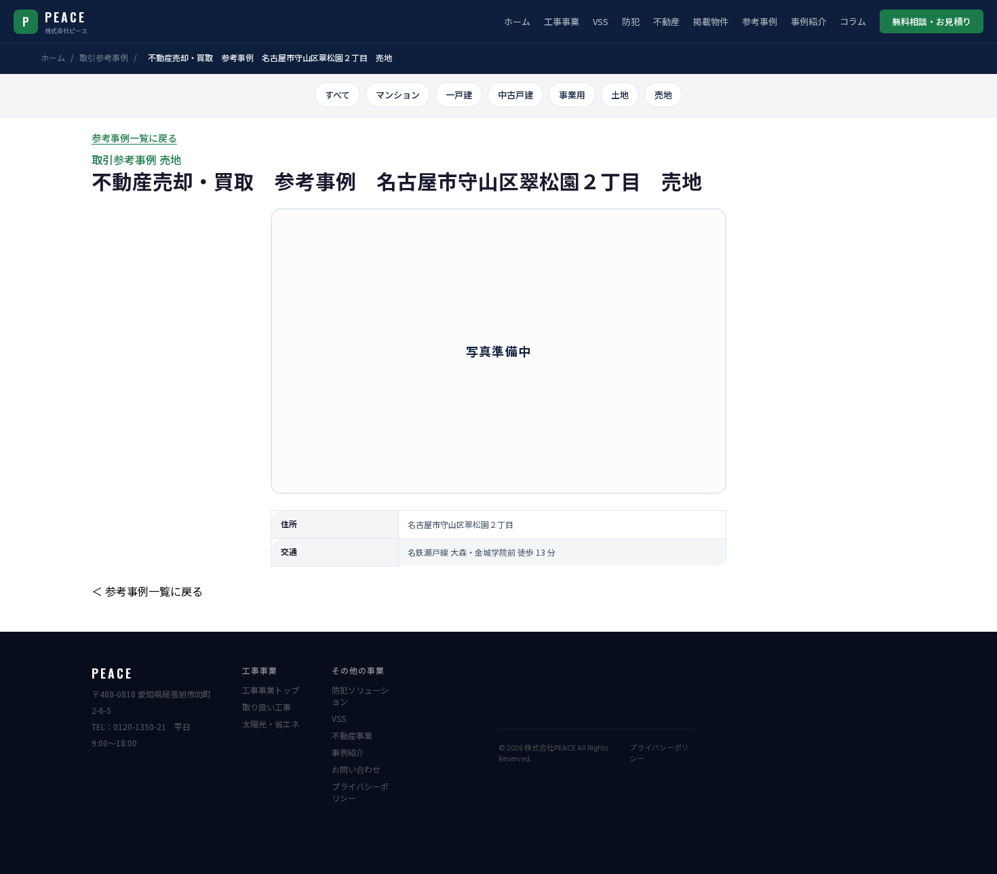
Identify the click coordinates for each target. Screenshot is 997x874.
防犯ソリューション (360, 695)
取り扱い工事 (266, 706)
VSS (600, 21)
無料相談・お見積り (931, 21)
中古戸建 (515, 94)
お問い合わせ (356, 769)
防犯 (631, 21)
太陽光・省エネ (270, 723)
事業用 (572, 94)
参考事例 (759, 21)
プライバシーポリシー (360, 791)
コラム (853, 21)
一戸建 (459, 94)
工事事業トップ (270, 690)
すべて (337, 94)
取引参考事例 (103, 57)
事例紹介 (808, 21)
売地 (663, 94)
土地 (620, 94)
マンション (398, 94)
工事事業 (561, 21)
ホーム (517, 21)
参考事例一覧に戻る (134, 138)
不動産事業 (352, 735)
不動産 (666, 21)
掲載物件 (710, 21)
